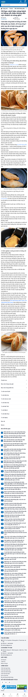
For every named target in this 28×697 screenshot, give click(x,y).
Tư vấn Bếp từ (4, 410)
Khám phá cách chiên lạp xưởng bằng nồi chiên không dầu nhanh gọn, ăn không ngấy (15, 461)
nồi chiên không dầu (22, 144)
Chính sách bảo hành (5, 673)
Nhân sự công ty (4, 663)
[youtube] (5, 682)
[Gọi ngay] (25, 687)
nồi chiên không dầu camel (17, 300)
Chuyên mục (4, 380)
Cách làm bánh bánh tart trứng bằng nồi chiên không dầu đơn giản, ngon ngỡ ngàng (15, 549)
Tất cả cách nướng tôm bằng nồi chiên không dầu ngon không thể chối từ (15, 570)
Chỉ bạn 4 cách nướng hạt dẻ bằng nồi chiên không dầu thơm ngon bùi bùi (15, 578)
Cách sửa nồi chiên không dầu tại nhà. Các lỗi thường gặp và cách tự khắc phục (15, 629)
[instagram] (9, 682)
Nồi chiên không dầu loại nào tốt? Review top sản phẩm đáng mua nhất (15, 605)
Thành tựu (3, 661)
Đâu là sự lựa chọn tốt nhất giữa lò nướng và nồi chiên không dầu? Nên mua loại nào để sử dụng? (15, 445)
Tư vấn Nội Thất (5, 406)
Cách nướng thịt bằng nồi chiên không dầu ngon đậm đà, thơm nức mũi (14, 613)
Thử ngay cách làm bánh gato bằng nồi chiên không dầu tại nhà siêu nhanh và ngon (15, 436)
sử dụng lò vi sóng (13, 64)
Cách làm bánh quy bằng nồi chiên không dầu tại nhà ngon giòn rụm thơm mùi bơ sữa (15, 512)
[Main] (3, 2)
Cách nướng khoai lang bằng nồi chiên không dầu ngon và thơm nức (15, 597)
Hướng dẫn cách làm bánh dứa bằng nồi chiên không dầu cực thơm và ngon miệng (15, 450)
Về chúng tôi (3, 659)
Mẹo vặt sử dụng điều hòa (7, 387)
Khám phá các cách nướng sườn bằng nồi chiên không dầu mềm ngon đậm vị (14, 582)
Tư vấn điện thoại (5, 413)
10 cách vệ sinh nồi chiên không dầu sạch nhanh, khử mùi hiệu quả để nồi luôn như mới (14, 586)
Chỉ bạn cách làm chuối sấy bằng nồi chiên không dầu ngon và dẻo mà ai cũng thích (14, 520)
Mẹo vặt (3, 421)
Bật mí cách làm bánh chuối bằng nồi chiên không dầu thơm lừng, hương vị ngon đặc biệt (15, 508)
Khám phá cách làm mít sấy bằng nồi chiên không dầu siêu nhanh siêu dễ (14, 516)
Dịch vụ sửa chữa (4, 675)
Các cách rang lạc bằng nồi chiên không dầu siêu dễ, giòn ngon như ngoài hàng (15, 621)
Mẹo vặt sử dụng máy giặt (7, 384)
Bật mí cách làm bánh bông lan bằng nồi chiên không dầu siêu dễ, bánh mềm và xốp (15, 609)
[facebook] (2, 682)
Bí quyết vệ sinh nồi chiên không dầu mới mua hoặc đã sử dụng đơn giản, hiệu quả (15, 504)
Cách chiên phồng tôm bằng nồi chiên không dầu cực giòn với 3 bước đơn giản (14, 454)
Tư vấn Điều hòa (5, 395)
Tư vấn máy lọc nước (6, 399)
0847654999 (10, 643)
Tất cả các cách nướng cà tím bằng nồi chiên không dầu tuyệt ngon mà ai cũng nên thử (15, 537)
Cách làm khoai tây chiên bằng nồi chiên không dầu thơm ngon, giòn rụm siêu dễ (14, 617)
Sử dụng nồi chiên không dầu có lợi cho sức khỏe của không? (15, 500)
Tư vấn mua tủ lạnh (5, 391)
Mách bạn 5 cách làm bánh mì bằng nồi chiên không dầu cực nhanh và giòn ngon (15, 593)
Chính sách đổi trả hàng (6, 671)
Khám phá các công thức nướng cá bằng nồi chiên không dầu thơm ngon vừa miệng (15, 601)
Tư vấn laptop (4, 417)
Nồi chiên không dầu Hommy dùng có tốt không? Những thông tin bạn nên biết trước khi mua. (15, 532)
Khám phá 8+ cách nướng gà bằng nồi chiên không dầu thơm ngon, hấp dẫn (14, 625)
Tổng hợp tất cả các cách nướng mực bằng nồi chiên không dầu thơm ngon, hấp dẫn (14, 589)
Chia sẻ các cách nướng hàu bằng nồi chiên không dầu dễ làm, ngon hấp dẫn (14, 566)
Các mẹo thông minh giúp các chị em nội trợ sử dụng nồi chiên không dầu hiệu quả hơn (15, 471)
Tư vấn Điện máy (5, 402)
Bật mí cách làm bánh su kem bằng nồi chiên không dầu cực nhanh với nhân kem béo (15, 492)
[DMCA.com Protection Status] (22, 687)
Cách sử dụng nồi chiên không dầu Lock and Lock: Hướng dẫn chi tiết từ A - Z (15, 523)
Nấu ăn (2, 425)
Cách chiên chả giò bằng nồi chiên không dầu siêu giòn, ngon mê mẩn (15, 558)
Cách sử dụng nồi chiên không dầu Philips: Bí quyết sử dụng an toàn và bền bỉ (15, 527)
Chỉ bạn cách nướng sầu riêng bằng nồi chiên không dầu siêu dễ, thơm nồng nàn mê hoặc (15, 475)
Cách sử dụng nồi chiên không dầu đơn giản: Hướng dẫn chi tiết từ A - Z (15, 633)
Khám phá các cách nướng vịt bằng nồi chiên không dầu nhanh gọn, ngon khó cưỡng (15, 574)
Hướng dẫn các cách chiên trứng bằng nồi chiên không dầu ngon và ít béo (14, 479)
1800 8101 (4, 643)
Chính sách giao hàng (5, 668)
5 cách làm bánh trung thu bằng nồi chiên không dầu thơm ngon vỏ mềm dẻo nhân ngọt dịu (15, 554)
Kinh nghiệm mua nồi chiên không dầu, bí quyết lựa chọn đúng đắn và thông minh (14, 541)
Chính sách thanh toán (5, 669)
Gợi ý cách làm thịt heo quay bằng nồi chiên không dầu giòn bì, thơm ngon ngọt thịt (14, 440)
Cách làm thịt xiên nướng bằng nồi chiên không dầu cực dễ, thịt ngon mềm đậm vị (15, 488)
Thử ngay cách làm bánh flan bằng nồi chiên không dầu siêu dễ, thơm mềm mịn (14, 457)
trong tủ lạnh (4, 198)
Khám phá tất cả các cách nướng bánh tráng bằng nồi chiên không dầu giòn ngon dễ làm (14, 432)
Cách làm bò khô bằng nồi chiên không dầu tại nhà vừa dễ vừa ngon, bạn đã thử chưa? (15, 545)
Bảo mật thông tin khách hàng (7, 677)
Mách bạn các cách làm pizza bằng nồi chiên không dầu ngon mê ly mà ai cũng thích (15, 562)
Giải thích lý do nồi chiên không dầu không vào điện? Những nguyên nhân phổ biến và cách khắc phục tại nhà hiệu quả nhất (15, 466)
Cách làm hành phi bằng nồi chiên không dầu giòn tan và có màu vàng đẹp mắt (15, 496)
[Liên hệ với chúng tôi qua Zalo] (25, 690)
